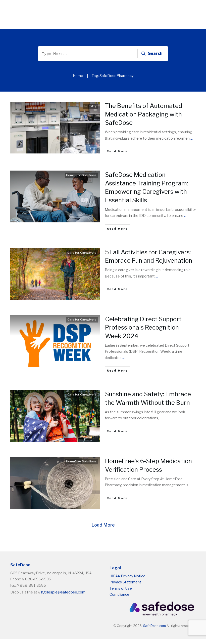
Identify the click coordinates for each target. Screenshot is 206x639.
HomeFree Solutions (81, 175)
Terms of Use (121, 588)
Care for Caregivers (81, 252)
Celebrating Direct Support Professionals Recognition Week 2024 (143, 327)
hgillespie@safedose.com (63, 592)
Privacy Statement (125, 582)
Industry (90, 106)
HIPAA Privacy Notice (127, 576)
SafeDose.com (154, 626)
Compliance (119, 594)
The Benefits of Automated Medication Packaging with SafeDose (143, 114)
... (191, 138)
